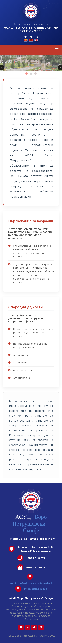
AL (31, 36)
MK (25, 36)
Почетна (13, 538)
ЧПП (41, 538)
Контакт (49, 538)
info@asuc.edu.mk (35, 588)
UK (36, 37)
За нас (23, 538)
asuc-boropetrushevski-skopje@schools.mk (31, 583)
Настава (33, 538)
